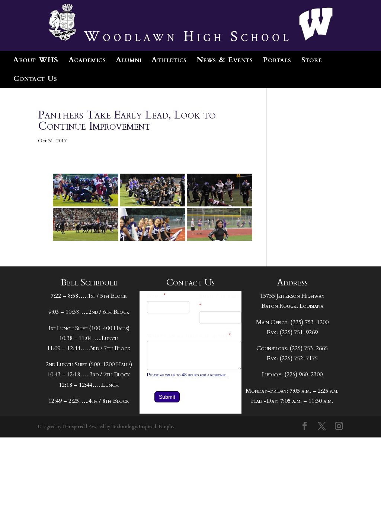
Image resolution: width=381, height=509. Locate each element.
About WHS (35, 60)
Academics (87, 60)
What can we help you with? (189, 335)
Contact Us (35, 78)
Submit (167, 397)
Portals (277, 60)
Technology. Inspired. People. (142, 427)
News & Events (225, 60)
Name (156, 296)
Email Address (219, 301)
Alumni (128, 60)
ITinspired (74, 427)
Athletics (169, 60)
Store (311, 60)
